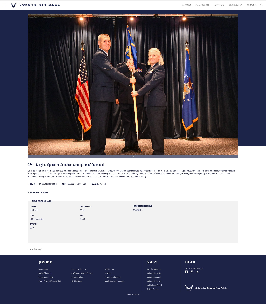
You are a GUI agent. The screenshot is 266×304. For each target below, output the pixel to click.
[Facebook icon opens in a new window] (186, 271)
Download (34, 192)
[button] (3, 5)
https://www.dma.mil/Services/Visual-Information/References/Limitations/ (157, 220)
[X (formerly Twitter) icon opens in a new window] (197, 271)
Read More (137, 210)
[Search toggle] (261, 5)
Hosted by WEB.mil (133, 294)
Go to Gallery (34, 249)
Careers (152, 262)
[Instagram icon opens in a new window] (191, 271)
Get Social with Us (194, 268)
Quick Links (45, 262)
